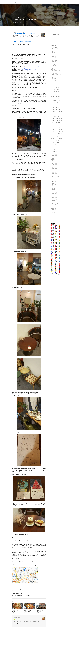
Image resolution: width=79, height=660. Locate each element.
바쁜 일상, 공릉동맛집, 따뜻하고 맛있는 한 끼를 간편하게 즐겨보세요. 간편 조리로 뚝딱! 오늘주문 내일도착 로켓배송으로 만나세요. (29, 43)
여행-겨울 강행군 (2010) (55, 94)
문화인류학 (54, 154)
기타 (53, 212)
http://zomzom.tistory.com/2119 (29, 68)
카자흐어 (54, 207)
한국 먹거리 (54, 53)
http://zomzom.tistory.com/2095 (32, 71)
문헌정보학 (54, 73)
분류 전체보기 (54, 45)
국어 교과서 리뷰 (54, 199)
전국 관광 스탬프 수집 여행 (56, 142)
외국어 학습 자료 (54, 80)
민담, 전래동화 (55, 48)
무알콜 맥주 (54, 62)
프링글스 (54, 61)
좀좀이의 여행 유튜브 (63, 638)
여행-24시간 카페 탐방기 (55, 116)
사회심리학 (54, 160)
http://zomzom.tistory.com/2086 (28, 69)
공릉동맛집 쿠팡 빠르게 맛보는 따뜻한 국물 (22, 41)
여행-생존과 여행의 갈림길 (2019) (57, 120)
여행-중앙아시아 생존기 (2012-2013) (57, 104)
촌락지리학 (54, 165)
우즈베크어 (54, 190)
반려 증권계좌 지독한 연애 (56, 70)
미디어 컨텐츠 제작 (55, 176)
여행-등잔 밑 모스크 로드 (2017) (57, 114)
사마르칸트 (54, 184)
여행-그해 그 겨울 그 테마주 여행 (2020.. (58, 127)
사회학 (53, 159)
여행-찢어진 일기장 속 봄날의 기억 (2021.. (58, 133)
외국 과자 (54, 50)
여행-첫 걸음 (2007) (55, 83)
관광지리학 (54, 168)
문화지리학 (54, 156)
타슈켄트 (54, 183)
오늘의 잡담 (54, 75)
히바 (53, 187)
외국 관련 (54, 52)
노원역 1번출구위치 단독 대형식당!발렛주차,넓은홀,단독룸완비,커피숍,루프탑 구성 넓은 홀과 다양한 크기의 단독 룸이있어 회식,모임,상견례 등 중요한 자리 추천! (26, 36)
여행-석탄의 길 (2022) (55, 140)
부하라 (53, 185)
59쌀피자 (54, 57)
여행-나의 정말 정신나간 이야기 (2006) (57, 82)
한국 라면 (54, 55)
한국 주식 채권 (55, 78)
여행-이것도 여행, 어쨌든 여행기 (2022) (57, 135)
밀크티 (53, 69)
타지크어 (54, 209)
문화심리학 (54, 155)
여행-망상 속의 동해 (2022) (56, 136)
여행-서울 (53, 146)
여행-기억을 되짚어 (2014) (55, 107)
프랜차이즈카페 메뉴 (56, 66)
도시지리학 (54, 164)
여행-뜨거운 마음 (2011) (55, 96)
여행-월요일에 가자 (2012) (56, 98)
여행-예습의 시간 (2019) (55, 124)
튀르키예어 (54, 201)
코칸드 (53, 188)
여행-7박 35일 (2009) (55, 89)
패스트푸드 (54, 65)
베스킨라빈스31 (55, 59)
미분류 (54, 72)
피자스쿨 (54, 56)
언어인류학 (54, 158)
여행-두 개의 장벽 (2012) (55, 100)
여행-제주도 (53, 147)
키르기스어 (54, 208)
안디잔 (53, 189)
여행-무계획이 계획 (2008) (55, 87)
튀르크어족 (53, 179)
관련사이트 (61, 640)
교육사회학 (54, 173)
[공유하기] (15, 590)
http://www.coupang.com (18, 39)
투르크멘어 (54, 204)
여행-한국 (53, 144)
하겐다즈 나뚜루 (55, 60)
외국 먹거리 (54, 51)
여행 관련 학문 (54, 151)
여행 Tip (53, 149)
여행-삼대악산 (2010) (55, 93)
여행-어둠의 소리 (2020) (55, 125)
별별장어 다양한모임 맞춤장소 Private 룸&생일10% (24, 33)
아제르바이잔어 (55, 203)
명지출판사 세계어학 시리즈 (57, 74)
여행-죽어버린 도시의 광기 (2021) (57, 129)
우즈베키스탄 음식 (55, 192)
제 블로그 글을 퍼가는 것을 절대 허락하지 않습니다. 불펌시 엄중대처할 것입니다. (26, 621)
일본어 (53, 211)
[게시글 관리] (17, 590)
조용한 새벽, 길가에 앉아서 (56, 178)
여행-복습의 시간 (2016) (55, 113)
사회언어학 (54, 162)
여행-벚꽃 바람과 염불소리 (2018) (57, 118)
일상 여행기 (54, 47)
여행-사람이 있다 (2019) (55, 122)
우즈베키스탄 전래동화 (56, 194)
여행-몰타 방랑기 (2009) (55, 91)
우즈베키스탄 (53, 181)
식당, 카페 (54, 68)
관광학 (53, 167)
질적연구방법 (54, 153)
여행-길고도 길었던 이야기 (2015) (57, 111)
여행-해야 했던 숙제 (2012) (56, 102)
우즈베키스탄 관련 (55, 197)
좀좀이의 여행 (15, 2)
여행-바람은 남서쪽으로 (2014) (56, 109)
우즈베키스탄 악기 (55, 193)
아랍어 (53, 200)
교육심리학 (54, 174)
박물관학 (54, 172)
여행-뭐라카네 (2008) (55, 85)
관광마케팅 (54, 169)
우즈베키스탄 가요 (55, 196)
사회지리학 (54, 163)
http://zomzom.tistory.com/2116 (33, 66)
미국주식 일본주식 (55, 77)
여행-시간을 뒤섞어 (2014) (56, 105)
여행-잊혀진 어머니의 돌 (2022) (56, 138)
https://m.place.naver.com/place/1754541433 (21, 32)
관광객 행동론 (54, 171)
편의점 (54, 64)
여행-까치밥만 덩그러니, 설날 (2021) (57, 131)
